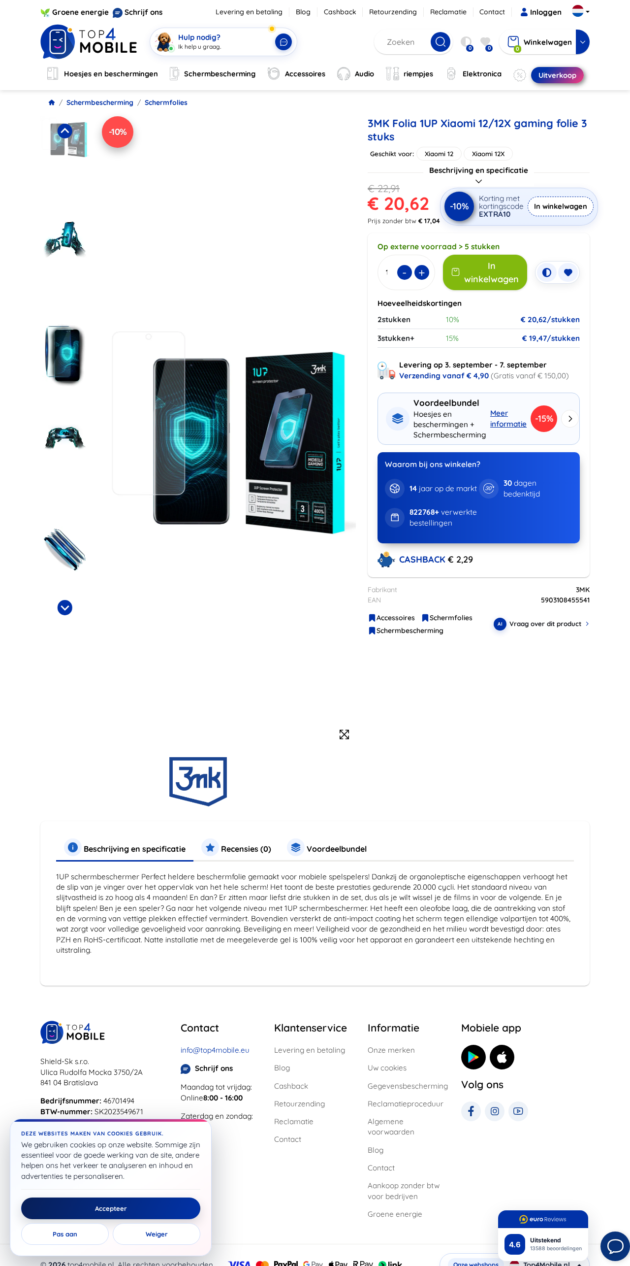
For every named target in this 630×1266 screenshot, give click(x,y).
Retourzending (393, 11)
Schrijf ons (143, 12)
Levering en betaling (249, 11)
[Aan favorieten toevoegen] (568, 272)
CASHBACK (423, 559)
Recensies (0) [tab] (245, 849)
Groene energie (80, 12)
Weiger (157, 1234)
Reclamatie (448, 11)
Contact (492, 11)
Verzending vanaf (444, 375)
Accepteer (111, 1208)
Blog (303, 11)
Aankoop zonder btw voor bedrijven (404, 1190)
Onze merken (391, 1050)
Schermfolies (166, 102)
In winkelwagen (560, 206)
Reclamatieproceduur (405, 1103)
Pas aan (65, 1234)
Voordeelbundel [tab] (336, 849)
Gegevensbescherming (408, 1086)
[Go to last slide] (64, 131)
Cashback (340, 11)
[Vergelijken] (547, 272)
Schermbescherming (99, 102)
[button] (64, 165)
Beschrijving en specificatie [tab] (134, 849)
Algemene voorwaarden (391, 1126)
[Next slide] (64, 607)
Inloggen (546, 12)
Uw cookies (387, 1067)
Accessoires (396, 617)
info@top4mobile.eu (215, 1050)
